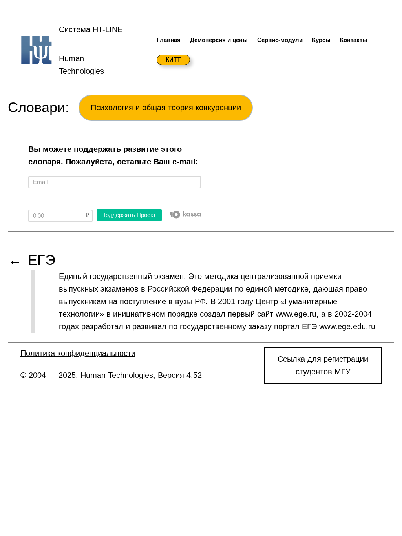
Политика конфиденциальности (77, 353)
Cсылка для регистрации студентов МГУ (323, 365)
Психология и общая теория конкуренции (166, 107)
